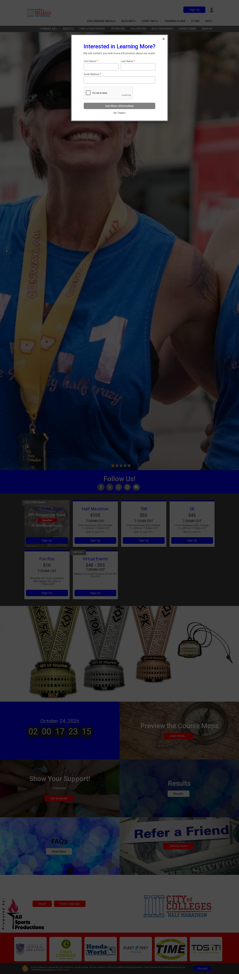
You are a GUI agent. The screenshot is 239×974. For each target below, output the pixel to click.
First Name (91, 61)
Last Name (128, 61)
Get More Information (119, 106)
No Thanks (119, 112)
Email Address (92, 74)
